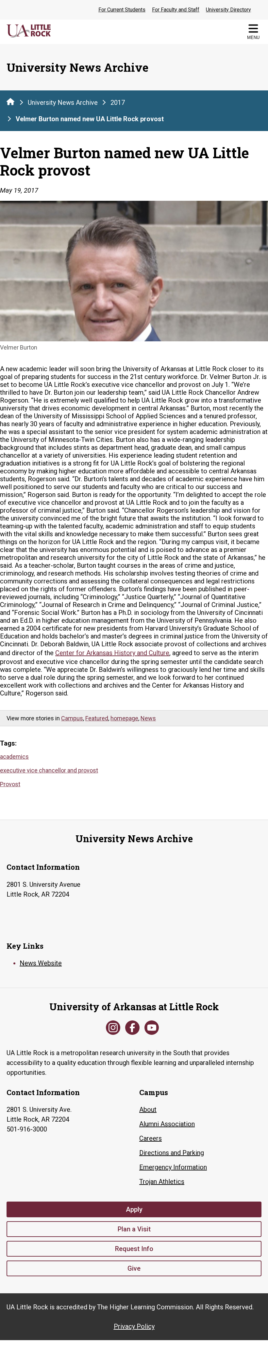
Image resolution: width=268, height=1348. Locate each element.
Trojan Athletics (161, 1182)
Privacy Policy (134, 1326)
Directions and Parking (171, 1153)
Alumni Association (167, 1124)
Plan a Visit (134, 1229)
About (148, 1109)
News (148, 718)
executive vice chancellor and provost (49, 770)
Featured (96, 718)
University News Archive (63, 102)
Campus (72, 718)
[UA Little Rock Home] (10, 101)
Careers (150, 1138)
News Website (41, 963)
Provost (10, 784)
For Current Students (121, 10)
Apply (134, 1209)
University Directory (228, 10)
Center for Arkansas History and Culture (112, 653)
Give (134, 1268)
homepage (124, 718)
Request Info (134, 1249)
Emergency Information (173, 1167)
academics (14, 756)
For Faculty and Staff (175, 10)
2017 (117, 102)
